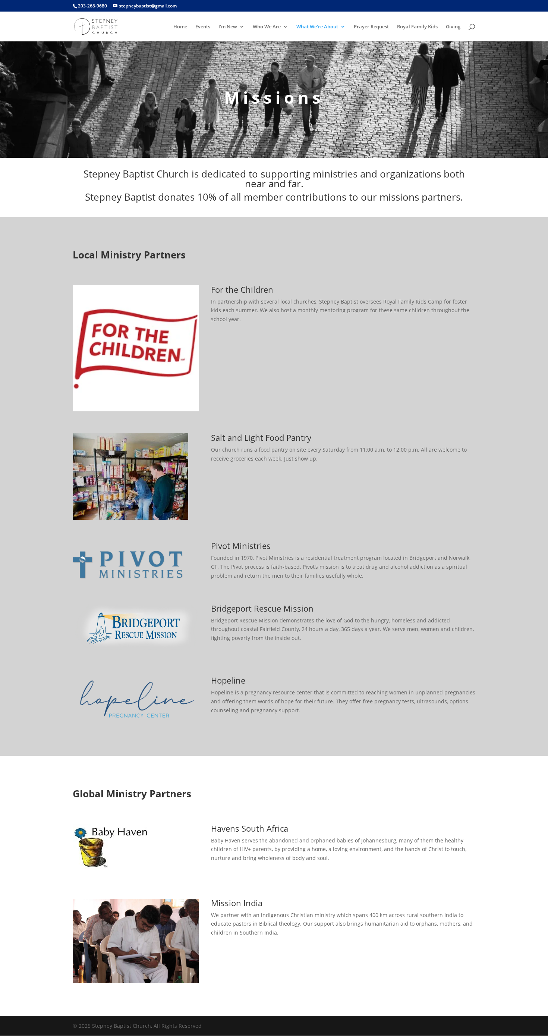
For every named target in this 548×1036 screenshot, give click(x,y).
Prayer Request (371, 27)
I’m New (227, 27)
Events (202, 27)
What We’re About (317, 27)
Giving (453, 27)
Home (180, 27)
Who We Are (267, 27)
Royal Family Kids (417, 27)
